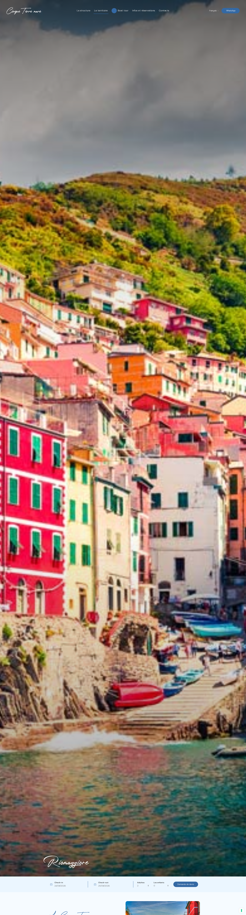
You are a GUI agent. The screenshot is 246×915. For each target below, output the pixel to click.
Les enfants (159, 882)
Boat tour (123, 10)
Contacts (164, 10)
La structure (83, 10)
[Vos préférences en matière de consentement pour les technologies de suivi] (241, 910)
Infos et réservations (143, 10)
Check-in (58, 882)
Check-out (103, 882)
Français (213, 10)
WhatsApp (230, 10)
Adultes (141, 882)
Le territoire (101, 10)
